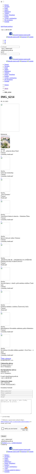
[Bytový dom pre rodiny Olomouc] (5, 234)
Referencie (7, 11)
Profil (6, 8)
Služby (6, 10)
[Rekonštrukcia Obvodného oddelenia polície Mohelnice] (5, 325)
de (5, 40)
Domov (6, 5)
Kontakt (6, 21)
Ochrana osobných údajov (12, 470)
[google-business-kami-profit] (21, 35)
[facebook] (10, 35)
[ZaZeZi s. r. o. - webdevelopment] (11, 443)
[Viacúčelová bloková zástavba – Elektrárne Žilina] (5, 213)
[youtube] (30, 37)
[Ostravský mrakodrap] (5, 169)
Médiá (6, 88)
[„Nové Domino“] (5, 191)
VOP (6, 468)
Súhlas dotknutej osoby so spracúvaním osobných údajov (15, 421)
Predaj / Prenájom (9, 15)
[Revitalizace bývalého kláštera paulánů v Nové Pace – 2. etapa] (5, 347)
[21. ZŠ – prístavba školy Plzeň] (5, 147)
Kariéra (6, 16)
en (5, 42)
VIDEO (6, 13)
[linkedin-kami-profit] (13, 37)
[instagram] (23, 37)
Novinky (7, 6)
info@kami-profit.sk (7, 26)
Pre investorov (8, 20)
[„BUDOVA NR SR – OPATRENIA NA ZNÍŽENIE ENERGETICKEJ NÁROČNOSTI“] (5, 256)
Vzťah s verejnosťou (10, 18)
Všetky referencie (6, 358)
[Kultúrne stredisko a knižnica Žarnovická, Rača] (5, 303)
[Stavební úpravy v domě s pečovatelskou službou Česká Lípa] (5, 280)
